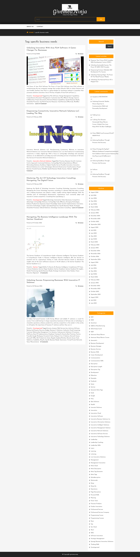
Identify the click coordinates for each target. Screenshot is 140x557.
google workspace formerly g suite (43, 336)
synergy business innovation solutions (102, 541)
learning (93, 451)
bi (54, 267)
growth (64, 204)
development (95, 372)
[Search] (101, 19)
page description (96, 492)
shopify (42, 340)
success (64, 169)
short (92, 530)
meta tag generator (97, 471)
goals (59, 204)
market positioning (32, 271)
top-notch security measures (48, 101)
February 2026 (95, 210)
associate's (94, 340)
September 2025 (96, 224)
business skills (95, 352)
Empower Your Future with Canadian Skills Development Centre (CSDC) (102, 61)
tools (68, 271)
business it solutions (56, 330)
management (95, 460)
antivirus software (73, 328)
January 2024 (95, 282)
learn (92, 448)
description (94, 363)
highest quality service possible (56, 165)
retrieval (49, 99)
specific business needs (72, 99)
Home (31, 32)
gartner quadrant (59, 269)
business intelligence (62, 267)
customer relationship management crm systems (42, 332)
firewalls (29, 336)
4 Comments (44, 273)
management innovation (98, 462)
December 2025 (95, 215)
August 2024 (94, 262)
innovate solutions (96, 407)
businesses (69, 200)
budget (47, 330)
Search (101, 42)
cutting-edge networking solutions (61, 163)
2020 (92, 320)
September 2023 (96, 294)
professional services (97, 509)
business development (97, 343)
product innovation (96, 506)
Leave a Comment (41, 103)
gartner (35, 267)
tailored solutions (45, 207)
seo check (94, 527)
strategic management (97, 538)
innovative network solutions (42, 161)
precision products (96, 503)
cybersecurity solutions (64, 332)
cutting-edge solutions (40, 202)
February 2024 (95, 280)
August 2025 (94, 227)
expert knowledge (51, 204)
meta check (94, 465)
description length (96, 366)
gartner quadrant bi (72, 269)
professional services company (100, 512)
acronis (49, 328)
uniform (94, 169)
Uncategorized (37, 96)
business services (96, 349)
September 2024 (96, 259)
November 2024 (95, 253)
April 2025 (94, 239)
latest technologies (46, 167)
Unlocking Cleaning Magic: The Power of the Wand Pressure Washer (102, 75)
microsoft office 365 (33, 338)
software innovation (97, 535)
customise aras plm (57, 98)
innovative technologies (34, 205)
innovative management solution (100, 428)
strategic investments (59, 271)
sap (92, 524)
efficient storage (68, 98)
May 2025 (94, 236)
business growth (70, 161)
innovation (69, 165)
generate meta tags (97, 390)
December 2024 (95, 250)
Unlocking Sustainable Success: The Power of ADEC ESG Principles (101, 66)
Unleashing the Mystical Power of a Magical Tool (101, 80)
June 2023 (94, 303)
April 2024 (94, 274)
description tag (95, 369)
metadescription (95, 477)
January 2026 (95, 212)
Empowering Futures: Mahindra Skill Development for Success (101, 71)
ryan (92, 521)
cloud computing (75, 330)
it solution (66, 336)
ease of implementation (40, 334)
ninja (92, 483)
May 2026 (94, 201)
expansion (43, 204)
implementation (71, 204)
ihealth (93, 404)
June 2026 (94, 198)
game (92, 384)
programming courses (97, 518)
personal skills (95, 495)
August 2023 (94, 297)
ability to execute (48, 267)
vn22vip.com (96, 115)
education (94, 375)
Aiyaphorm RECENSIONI (100, 96)
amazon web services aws (60, 328)
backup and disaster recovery (36, 330)
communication (95, 358)
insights (43, 205)
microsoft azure (74, 336)
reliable (44, 169)
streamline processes (33, 101)
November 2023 (95, 288)
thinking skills (95, 544)
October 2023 (95, 291)
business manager (96, 346)
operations (94, 489)
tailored (69, 169)
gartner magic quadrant (46, 269)
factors (78, 334)
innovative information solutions (100, 422)
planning (93, 497)
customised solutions (44, 163)
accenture (94, 323)
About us (30, 26)
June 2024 (94, 268)
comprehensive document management (38, 98)
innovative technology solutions (100, 436)
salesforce (30, 340)
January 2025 (95, 247)
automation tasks (59, 200)
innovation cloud (96, 413)
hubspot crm (58, 336)
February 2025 (95, 245)
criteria (29, 269)
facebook (93, 381)
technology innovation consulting (61, 207)
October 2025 (95, 221)
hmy (92, 398)
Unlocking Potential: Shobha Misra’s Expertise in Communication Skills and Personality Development (100, 105)
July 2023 (93, 300)
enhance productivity (33, 204)
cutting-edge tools (53, 202)
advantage (50, 200)
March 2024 (94, 277)
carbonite (66, 330)
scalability (36, 340)
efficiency (62, 202)
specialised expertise (53, 205)
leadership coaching (97, 442)
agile (92, 331)
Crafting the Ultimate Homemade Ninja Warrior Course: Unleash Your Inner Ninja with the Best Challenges (101, 123)
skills (92, 532)
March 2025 (94, 242)
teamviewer (63, 340)
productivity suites (44, 338)
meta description (96, 468)
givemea (80, 53)
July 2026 (93, 195)
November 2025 (95, 218)
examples (93, 378)
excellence (43, 165)
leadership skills (96, 445)
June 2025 (94, 233)
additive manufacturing (98, 326)
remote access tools (73, 338)
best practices (60, 161)
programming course (97, 515)
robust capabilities (59, 99)
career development (97, 355)
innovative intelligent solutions (100, 425)
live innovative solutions (98, 457)
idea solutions (95, 401)
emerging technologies (72, 202)
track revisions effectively (65, 101)
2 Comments (44, 342)
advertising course (96, 328)
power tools (94, 500)
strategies (77, 205)
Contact (40, 26)
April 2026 (94, 204)
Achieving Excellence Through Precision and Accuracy (101, 141)
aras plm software (52, 96)
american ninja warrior (98, 334)
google (93, 395)
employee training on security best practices (62, 334)
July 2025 (93, 230)
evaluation (35, 269)
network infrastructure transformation (64, 167)
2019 (92, 317)
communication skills (97, 360)
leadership (94, 439)
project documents (41, 99)
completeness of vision (76, 267)
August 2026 (94, 192)
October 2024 (95, 256)
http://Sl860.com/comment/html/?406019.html (102, 134)
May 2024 (94, 271)
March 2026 (94, 207)
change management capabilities (69, 96)
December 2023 (95, 285)
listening (93, 454)
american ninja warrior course (100, 337)
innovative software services (99, 433)
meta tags (94, 474)
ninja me (93, 486)
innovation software (97, 416)
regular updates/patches (58, 338)
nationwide (94, 480)
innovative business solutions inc (100, 419)
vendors (72, 271)
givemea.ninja (70, 12)
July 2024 (93, 265)
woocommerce (34, 342)
